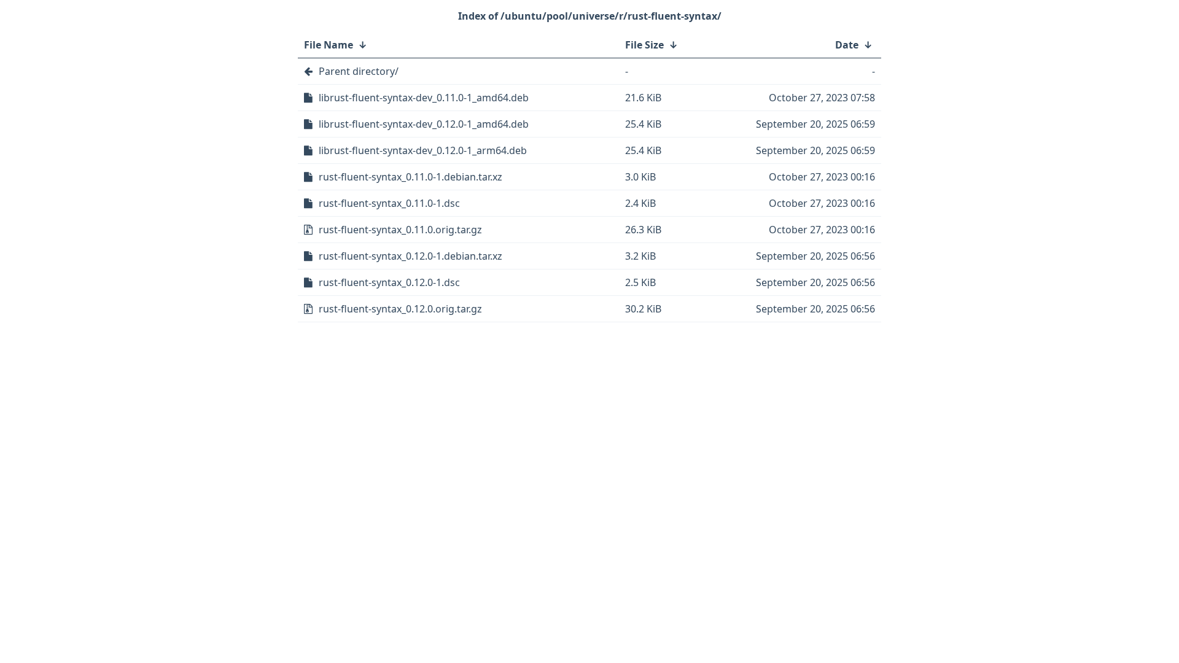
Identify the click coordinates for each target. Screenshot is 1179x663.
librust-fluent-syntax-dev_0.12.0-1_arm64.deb (423, 150)
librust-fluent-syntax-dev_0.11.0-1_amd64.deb (424, 97)
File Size (644, 45)
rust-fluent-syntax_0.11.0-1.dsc (389, 203)
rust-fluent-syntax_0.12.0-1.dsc (389, 282)
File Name (328, 45)
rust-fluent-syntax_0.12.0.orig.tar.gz (400, 309)
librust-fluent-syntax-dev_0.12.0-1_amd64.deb (424, 124)
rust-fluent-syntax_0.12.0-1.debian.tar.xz (410, 256)
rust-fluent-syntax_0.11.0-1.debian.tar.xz (410, 177)
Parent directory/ (359, 71)
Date (846, 45)
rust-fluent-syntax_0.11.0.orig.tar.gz (400, 229)
